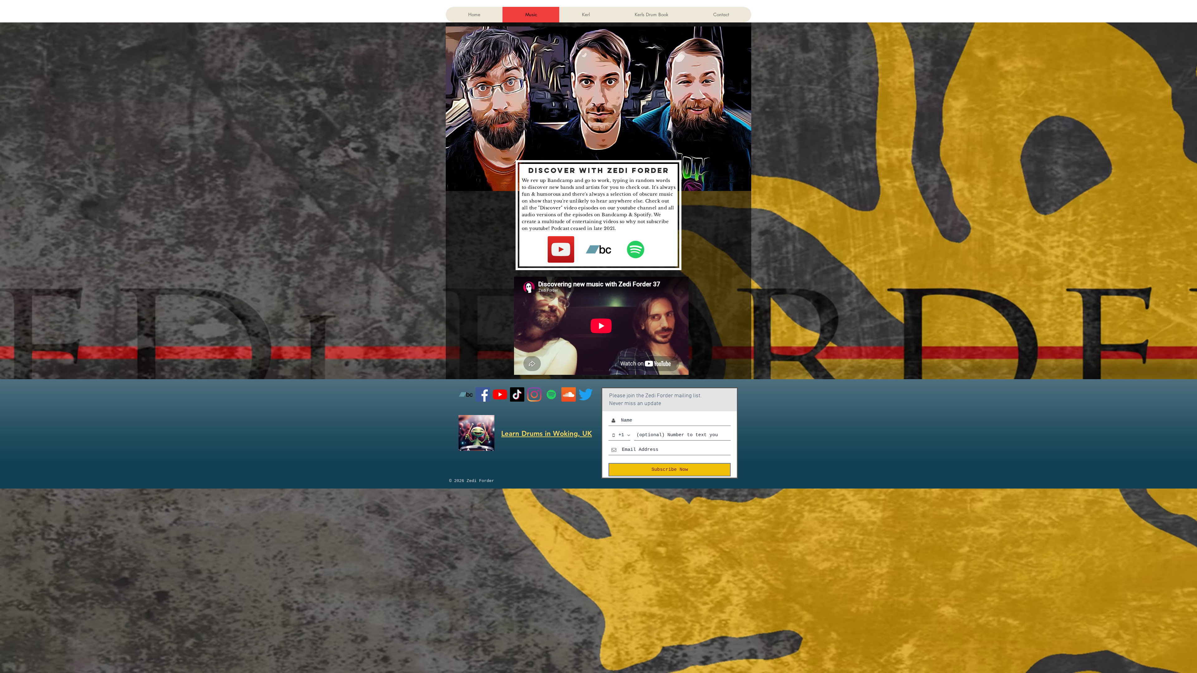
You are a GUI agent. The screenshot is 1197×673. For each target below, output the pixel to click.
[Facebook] (483, 394)
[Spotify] (636, 249)
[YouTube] (561, 249)
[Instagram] (534, 394)
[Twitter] (586, 394)
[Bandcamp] (598, 249)
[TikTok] (517, 394)
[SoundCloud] (568, 394)
